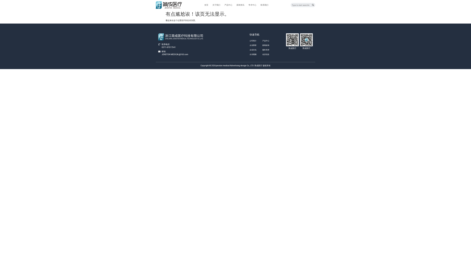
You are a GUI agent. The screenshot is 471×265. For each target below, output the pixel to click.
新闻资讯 (240, 5)
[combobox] (301, 5)
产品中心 (228, 5)
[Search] (313, 5)
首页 (206, 5)
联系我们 (264, 5)
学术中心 (252, 5)
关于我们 (216, 5)
